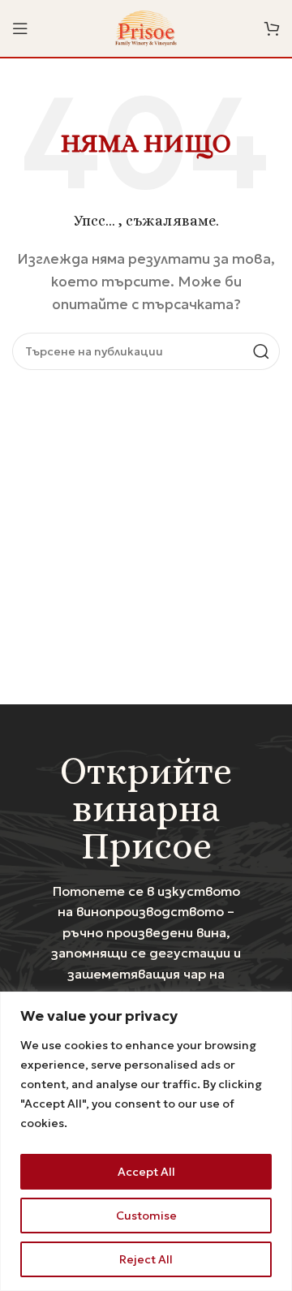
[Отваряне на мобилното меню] (20, 28)
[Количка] (272, 28)
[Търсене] (261, 351)
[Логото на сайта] (146, 27)
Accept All (146, 1171)
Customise (146, 1215)
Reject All (146, 1259)
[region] (146, 1141)
